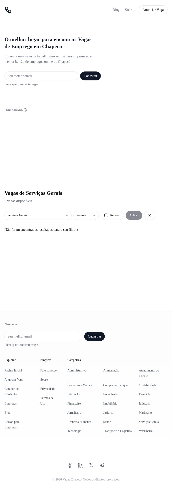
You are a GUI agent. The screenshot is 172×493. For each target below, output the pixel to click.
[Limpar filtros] (149, 215)
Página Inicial (13, 370)
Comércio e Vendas (79, 385)
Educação (73, 394)
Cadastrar (90, 76)
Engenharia (110, 394)
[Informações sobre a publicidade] (25, 110)
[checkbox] (106, 215)
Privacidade (47, 388)
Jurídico (108, 412)
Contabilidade (147, 385)
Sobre (129, 10)
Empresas (10, 403)
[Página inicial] (8, 9)
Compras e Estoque (115, 385)
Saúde (107, 422)
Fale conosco (48, 370)
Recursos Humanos (79, 422)
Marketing (145, 412)
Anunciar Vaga (153, 10)
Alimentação (111, 370)
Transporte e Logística (117, 431)
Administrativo (76, 370)
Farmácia (144, 394)
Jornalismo (74, 412)
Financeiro (74, 403)
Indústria (144, 403)
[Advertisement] (86, 144)
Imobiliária (110, 403)
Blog (116, 10)
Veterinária (146, 431)
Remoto (115, 215)
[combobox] (38, 215)
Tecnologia (74, 431)
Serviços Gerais (149, 422)
